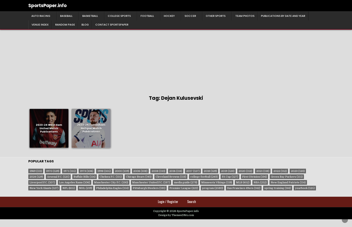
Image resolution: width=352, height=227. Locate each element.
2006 (140, 171)
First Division (254, 176)
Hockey (169, 16)
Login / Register (168, 201)
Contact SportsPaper (111, 25)
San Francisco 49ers (243, 188)
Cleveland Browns (171, 176)
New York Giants (44, 188)
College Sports (119, 16)
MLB (243, 182)
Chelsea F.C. (111, 176)
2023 (298, 171)
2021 (262, 171)
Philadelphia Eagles (112, 188)
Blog (85, 25)
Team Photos (244, 16)
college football (204, 176)
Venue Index (40, 25)
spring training (277, 188)
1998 (104, 171)
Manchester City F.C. (111, 182)
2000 (122, 171)
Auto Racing (40, 16)
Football (147, 16)
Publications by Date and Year (283, 16)
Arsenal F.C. (58, 176)
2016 (175, 171)
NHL (85, 188)
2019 (227, 171)
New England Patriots (288, 182)
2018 (210, 171)
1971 (69, 171)
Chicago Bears (139, 176)
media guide (185, 182)
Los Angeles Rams (74, 182)
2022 (280, 171)
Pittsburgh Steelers (149, 188)
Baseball (66, 16)
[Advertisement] (176, 60)
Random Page (65, 25)
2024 (36, 176)
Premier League (183, 188)
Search (191, 201)
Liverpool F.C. (42, 182)
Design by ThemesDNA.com (176, 215)
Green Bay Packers (287, 176)
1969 (36, 171)
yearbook (305, 188)
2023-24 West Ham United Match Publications (49, 128)
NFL (69, 188)
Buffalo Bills (85, 176)
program (212, 188)
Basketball (90, 16)
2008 (158, 171)
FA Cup (230, 176)
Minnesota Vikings (216, 182)
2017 (193, 171)
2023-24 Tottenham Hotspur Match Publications (91, 128)
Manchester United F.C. (151, 182)
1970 (52, 171)
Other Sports (216, 16)
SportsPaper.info (47, 5)
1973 (86, 171)
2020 (245, 171)
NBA (260, 182)
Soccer (190, 16)
